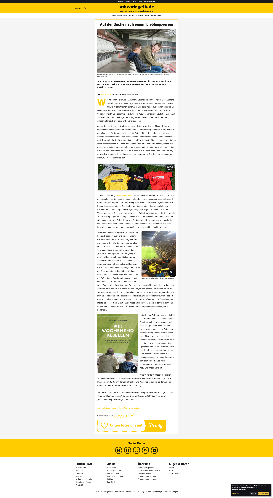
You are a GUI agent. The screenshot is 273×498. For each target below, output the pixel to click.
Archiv (159, 15)
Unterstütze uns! (149, 1)
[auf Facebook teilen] (127, 416)
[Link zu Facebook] (127, 450)
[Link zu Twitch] (145, 450)
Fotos (134, 1)
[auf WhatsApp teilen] (132, 416)
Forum (128, 1)
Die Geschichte (144, 473)
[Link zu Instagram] (136, 450)
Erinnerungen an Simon (148, 479)
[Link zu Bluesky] (118, 450)
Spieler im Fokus (83, 482)
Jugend (147, 15)
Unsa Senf (131, 15)
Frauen (119, 15)
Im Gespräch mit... (115, 470)
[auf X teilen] (121, 416)
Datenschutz (130, 492)
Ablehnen (253, 493)
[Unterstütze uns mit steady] (136, 426)
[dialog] (251, 490)
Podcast (120, 1)
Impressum (119, 492)
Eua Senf (111, 482)
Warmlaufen (81, 467)
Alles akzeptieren (263, 493)
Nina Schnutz (106, 94)
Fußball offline (113, 473)
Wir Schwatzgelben (146, 467)
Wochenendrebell (124, 195)
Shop (140, 1)
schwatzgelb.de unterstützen (150, 470)
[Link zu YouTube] (154, 450)
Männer (114, 15)
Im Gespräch (139, 15)
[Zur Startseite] (136, 7)
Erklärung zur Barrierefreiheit (148, 492)
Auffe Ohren (174, 473)
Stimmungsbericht (84, 479)
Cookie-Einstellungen (169, 492)
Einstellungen (236, 493)
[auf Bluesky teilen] (116, 416)
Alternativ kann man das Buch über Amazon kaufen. (120, 408)
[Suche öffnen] (85, 8)
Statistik (79, 485)
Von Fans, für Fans (115, 476)
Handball (153, 15)
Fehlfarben (111, 479)
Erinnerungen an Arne (147, 476)
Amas (125, 15)
